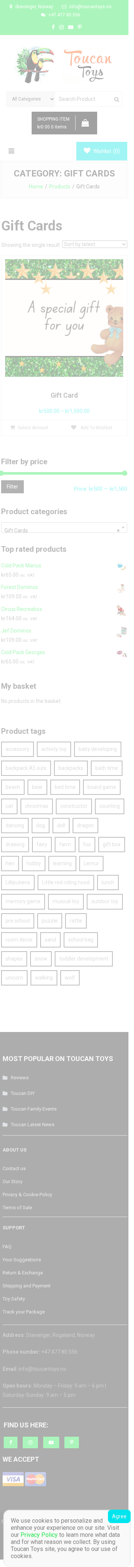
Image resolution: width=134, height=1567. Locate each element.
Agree (119, 1516)
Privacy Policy (39, 1534)
